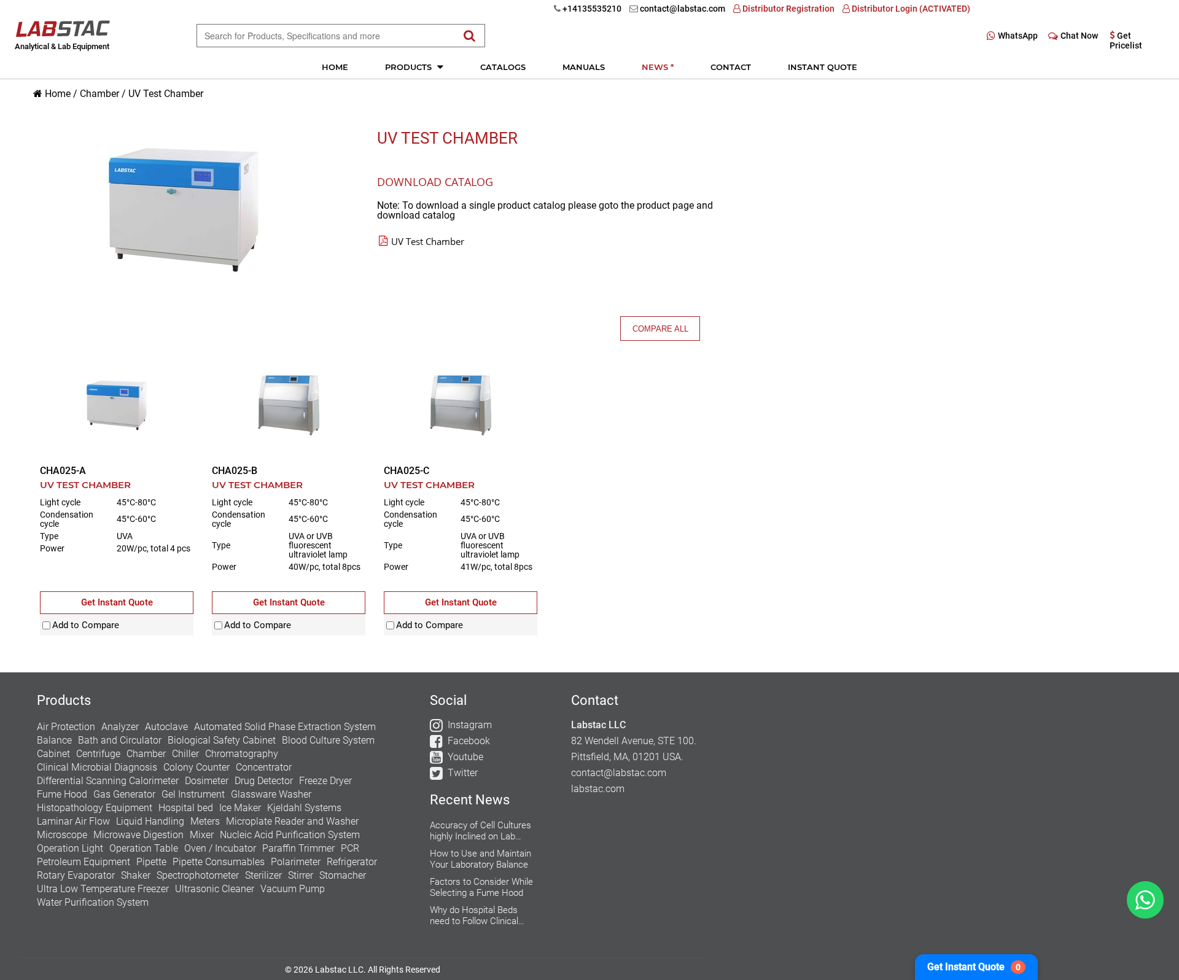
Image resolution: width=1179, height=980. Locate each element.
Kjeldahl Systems (304, 808)
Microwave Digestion (138, 835)
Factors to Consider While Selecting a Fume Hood (481, 887)
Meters (205, 821)
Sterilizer (263, 875)
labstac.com (598, 789)
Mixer (202, 835)
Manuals (583, 67)
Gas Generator (124, 794)
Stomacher (342, 875)
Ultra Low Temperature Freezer (103, 889)
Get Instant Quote (974, 967)
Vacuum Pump (292, 889)
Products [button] (409, 67)
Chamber (99, 93)
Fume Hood (62, 794)
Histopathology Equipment (94, 808)
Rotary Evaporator (76, 875)
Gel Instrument (193, 794)
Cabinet (53, 754)
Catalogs (503, 67)
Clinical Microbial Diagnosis (97, 767)
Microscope (62, 835)
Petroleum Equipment (83, 862)
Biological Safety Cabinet (222, 740)
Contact (730, 67)
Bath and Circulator (119, 740)
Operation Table (143, 848)
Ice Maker (240, 808)
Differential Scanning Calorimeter (108, 781)
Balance (54, 740)
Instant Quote (822, 67)
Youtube (465, 757)
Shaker (135, 875)
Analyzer (120, 727)
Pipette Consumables (219, 862)
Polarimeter (296, 862)
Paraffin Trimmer (298, 848)
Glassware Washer (271, 794)
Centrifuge (98, 754)
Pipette (151, 862)
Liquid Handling (150, 821)
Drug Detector (264, 781)
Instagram (470, 725)
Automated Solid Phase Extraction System (285, 727)
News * (658, 67)
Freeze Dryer (325, 781)
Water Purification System (93, 902)
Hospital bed (185, 808)
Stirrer (300, 875)
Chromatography (241, 754)
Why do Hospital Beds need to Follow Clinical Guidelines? (474, 915)
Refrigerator (352, 862)
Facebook (469, 741)
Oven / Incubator (220, 848)
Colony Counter (196, 767)
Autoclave (166, 727)
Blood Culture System (328, 740)
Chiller (185, 754)
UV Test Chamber (165, 93)
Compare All (660, 328)
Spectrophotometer (198, 875)
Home (335, 67)
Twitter (463, 773)
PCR (350, 848)
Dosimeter (206, 781)
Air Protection (66, 727)
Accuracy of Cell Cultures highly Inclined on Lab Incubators (480, 831)
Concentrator (264, 767)
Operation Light (70, 848)
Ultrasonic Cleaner (214, 889)
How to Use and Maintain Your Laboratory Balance (480, 859)
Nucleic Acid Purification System (290, 835)
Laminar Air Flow (73, 821)
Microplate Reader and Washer (292, 821)
